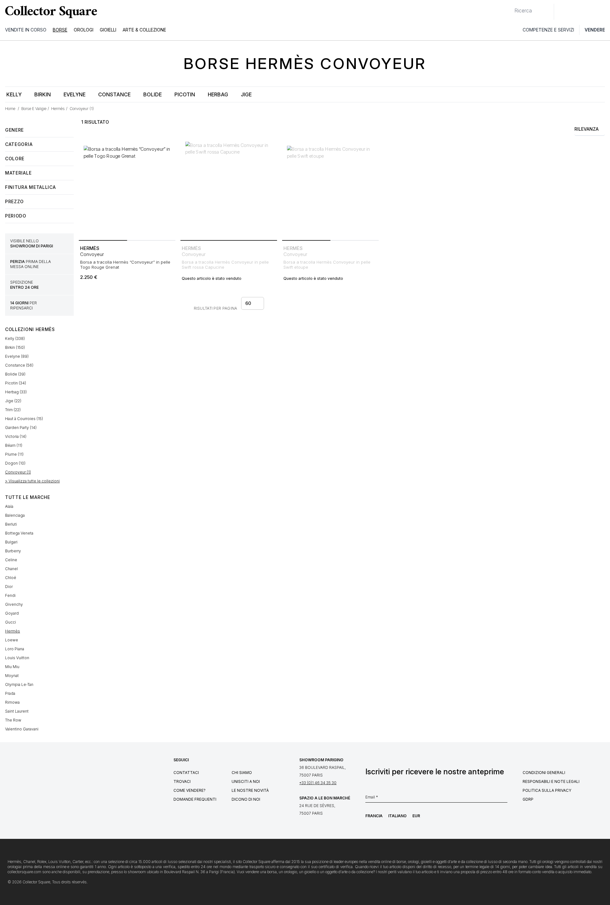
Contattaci (186, 772)
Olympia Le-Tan (19, 684)
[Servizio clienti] (562, 12)
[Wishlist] (576, 12)
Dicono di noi (246, 799)
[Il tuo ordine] (590, 12)
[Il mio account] (603, 12)
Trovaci (182, 781)
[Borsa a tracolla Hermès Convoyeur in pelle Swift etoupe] (330, 189)
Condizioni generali (544, 772)
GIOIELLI (108, 29)
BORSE (60, 29)
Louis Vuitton (17, 657)
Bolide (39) (15, 374)
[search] (509, 8)
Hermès (12, 631)
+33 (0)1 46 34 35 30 (317, 782)
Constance (114, 94)
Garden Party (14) (21, 427)
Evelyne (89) (17, 356)
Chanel (11, 568)
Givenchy (14, 604)
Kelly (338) (15, 338)
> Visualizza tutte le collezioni (32, 481)
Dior (9, 586)
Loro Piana (14, 648)
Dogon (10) (15, 463)
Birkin (42, 94)
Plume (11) (14, 454)
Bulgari (11, 542)
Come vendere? (189, 790)
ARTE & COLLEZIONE (144, 29)
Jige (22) (13, 400)
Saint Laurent (17, 711)
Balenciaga (15, 515)
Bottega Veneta (19, 533)
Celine (11, 559)
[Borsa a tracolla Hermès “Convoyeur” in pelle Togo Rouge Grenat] (127, 189)
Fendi (10, 595)
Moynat (12, 675)
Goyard (12, 613)
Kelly (14, 94)
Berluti (11, 524)
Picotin (184, 94)
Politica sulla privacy (547, 790)
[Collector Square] (49, 11)
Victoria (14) (15, 436)
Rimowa (12, 702)
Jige (246, 94)
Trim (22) (13, 409)
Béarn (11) (13, 445)
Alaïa (9, 506)
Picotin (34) (15, 383)
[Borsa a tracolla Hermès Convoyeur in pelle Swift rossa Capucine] (228, 189)
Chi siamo (242, 772)
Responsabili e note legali (551, 781)
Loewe (11, 640)
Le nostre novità (250, 790)
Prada (10, 693)
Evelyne (74, 94)
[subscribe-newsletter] (504, 798)
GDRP (528, 799)
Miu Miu (12, 666)
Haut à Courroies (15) (24, 418)
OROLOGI (83, 29)
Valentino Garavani (21, 729)
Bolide (152, 94)
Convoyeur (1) (18, 472)
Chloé (10, 577)
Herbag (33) (16, 392)
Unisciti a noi (246, 781)
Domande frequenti (194, 799)
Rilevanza (586, 129)
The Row (13, 720)
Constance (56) (19, 365)
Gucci (10, 622)
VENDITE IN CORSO (25, 29)
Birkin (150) (15, 347)
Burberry (13, 551)
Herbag (218, 94)
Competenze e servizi (548, 29)
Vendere (595, 29)
